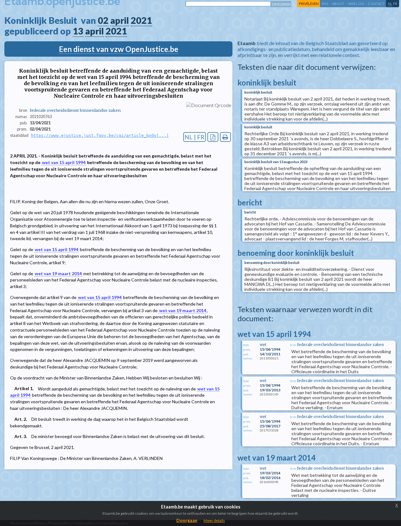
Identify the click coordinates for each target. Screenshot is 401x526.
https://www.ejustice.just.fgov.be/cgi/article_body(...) (100, 135)
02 (103, 20)
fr (395, 4)
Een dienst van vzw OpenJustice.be (118, 49)
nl (390, 4)
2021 (141, 20)
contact (376, 4)
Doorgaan (186, 520)
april (119, 20)
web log (356, 4)
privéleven (309, 4)
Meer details (214, 520)
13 (78, 31)
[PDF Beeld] (212, 137)
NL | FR (195, 137)
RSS (325, 4)
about (338, 4)
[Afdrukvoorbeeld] (225, 137)
